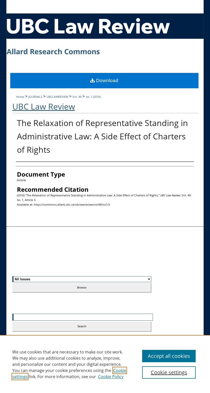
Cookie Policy (110, 376)
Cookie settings (169, 372)
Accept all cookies (169, 355)
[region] (105, 364)
